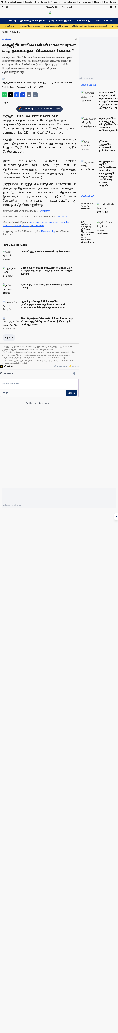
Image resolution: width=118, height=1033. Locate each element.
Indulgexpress (85, 2)
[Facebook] (16, 94)
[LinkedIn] (22, 94)
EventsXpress (110, 2)
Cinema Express (69, 2)
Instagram (54, 222)
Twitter (43, 222)
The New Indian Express (11, 2)
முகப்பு (12, 21)
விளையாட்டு (83, 21)
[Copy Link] (35, 94)
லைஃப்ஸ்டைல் (104, 21)
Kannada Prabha (32, 2)
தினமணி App (48, 231)
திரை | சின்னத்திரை (59, 21)
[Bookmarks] (110, 7)
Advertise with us (84, 77)
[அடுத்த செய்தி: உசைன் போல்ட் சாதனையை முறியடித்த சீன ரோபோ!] (116, 516)
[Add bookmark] (75, 39)
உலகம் (6, 39)
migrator (6, 102)
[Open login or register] (115, 7)
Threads (17, 225)
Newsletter (44, 211)
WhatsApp (63, 217)
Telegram (7, 225)
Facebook (34, 222)
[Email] (29, 94)
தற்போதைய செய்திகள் (32, 21)
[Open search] (7, 7)
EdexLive (97, 2)
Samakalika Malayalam (50, 2)
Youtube (64, 222)
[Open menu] (2, 7)
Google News (37, 225)
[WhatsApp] (4, 94)
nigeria (9, 337)
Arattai (26, 225)
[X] (10, 94)
